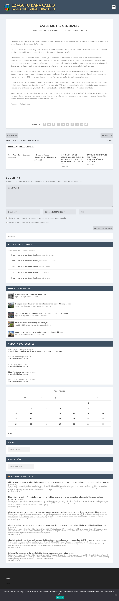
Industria (28, 297)
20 (60, 419)
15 (88, 413)
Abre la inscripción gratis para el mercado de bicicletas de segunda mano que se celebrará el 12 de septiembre (53, 540)
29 (88, 424)
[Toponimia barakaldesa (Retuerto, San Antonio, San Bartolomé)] (11, 315)
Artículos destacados (32, 316)
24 (16, 424)
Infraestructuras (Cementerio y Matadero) (45, 156)
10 (16, 413)
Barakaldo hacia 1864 (19, 359)
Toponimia (43, 316)
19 (46, 419)
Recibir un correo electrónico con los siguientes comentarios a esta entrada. (37, 218)
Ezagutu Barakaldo (50, 30)
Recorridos (35, 334)
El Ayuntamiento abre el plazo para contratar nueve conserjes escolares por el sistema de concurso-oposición (53, 512)
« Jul (10, 433)
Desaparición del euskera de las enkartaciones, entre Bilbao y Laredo (43, 304)
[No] (115, 595)
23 (103, 419)
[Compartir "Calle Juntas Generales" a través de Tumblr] (58, 124)
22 (88, 419)
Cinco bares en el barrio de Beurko (24, 255)
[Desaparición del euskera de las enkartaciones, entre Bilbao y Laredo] (11, 305)
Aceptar (60, 597)
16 (103, 413)
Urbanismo (78, 30)
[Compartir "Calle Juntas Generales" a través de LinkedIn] (67, 124)
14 (74, 413)
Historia (33, 306)
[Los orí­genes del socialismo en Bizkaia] (11, 296)
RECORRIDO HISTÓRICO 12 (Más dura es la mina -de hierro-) (39, 332)
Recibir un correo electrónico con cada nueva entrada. (29, 222)
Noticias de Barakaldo (22, 476)
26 (46, 424)
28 (74, 424)
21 (74, 419)
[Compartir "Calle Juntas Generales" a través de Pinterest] (63, 124)
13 (60, 413)
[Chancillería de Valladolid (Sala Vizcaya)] (11, 324)
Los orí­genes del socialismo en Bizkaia (30, 294)
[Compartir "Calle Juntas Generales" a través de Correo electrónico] (81, 124)
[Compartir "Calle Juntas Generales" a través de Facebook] (44, 124)
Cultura (71, 30)
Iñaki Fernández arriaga (18, 372)
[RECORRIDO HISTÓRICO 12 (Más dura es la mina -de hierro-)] (11, 334)
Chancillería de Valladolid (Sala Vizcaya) (31, 323)
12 (46, 413)
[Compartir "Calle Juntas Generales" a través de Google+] (53, 124)
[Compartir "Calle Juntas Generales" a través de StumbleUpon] (77, 124)
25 (31, 424)
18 (31, 419)
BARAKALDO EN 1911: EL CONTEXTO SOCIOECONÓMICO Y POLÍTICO (97, 158)
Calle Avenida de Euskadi (19, 155)
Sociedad (35, 297)
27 (60, 424)
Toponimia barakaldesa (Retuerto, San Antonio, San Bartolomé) (41, 313)
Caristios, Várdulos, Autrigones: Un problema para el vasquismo (36, 351)
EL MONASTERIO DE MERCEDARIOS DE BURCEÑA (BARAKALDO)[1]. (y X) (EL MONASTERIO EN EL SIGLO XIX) (72, 159)
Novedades (40, 306)
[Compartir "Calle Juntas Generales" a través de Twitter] (49, 124)
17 (16, 419)
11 (31, 413)
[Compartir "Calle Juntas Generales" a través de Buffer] (72, 124)
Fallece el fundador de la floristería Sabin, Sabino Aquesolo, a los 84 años (38, 553)
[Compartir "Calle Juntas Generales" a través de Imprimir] (86, 124)
